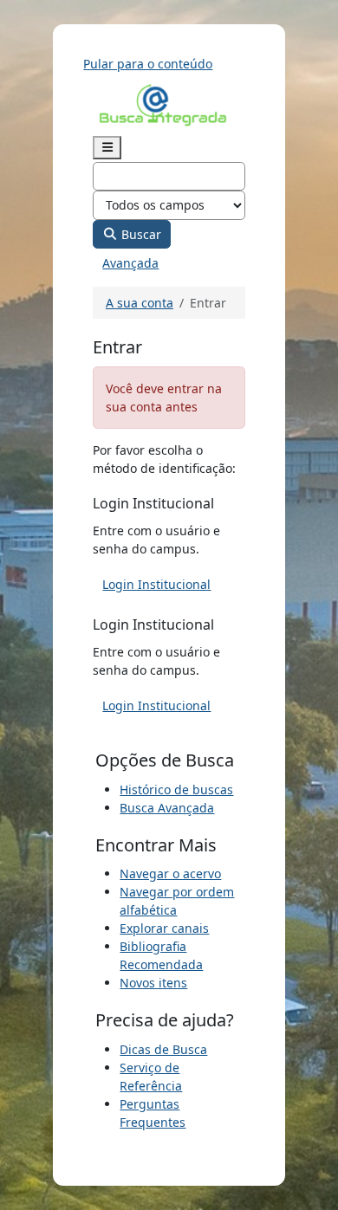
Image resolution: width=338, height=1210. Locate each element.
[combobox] (169, 176)
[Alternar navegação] (107, 147)
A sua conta (139, 302)
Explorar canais (164, 928)
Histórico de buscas (176, 789)
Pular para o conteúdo (147, 63)
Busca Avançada (167, 807)
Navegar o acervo (170, 873)
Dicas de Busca (163, 1049)
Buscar (139, 234)
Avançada (130, 263)
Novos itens (153, 982)
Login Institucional (156, 584)
